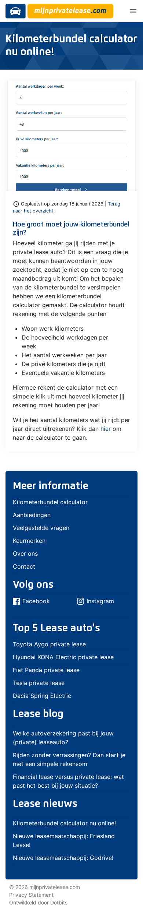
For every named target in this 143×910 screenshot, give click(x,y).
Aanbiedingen (32, 515)
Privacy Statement (31, 895)
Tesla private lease (39, 682)
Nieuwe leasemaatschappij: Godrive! (63, 857)
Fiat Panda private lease (46, 670)
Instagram (100, 601)
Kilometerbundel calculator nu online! (64, 823)
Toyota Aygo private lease (49, 644)
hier (105, 428)
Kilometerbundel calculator (50, 502)
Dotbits (58, 902)
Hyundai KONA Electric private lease (63, 657)
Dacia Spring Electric (42, 695)
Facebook (36, 601)
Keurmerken (29, 540)
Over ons (25, 553)
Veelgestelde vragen (41, 527)
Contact (24, 566)
